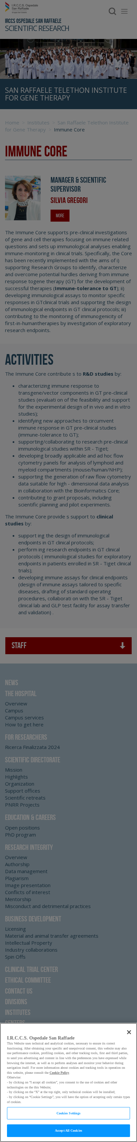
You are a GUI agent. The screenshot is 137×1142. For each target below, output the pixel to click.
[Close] (129, 1032)
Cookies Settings (69, 1113)
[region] (68, 1082)
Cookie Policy (59, 1072)
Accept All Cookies (68, 1130)
